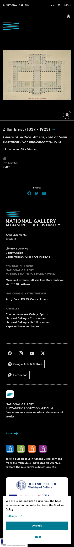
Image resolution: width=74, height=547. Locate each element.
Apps (9, 433)
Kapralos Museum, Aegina (22, 326)
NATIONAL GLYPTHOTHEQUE (26, 293)
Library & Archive (17, 248)
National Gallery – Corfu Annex (26, 318)
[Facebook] (11, 354)
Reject (37, 537)
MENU (67, 5)
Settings (11, 516)
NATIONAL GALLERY (17, 5)
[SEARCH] (59, 5)
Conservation (14, 252)
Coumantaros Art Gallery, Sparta (27, 314)
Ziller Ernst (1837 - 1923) (27, 129)
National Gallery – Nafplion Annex (28, 322)
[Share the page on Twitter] (36, 193)
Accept (37, 526)
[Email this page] (44, 193)
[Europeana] (19, 376)
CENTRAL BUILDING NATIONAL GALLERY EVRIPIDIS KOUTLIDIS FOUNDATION (30, 270)
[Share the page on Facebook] (29, 193)
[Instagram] (22, 354)
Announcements (16, 235)
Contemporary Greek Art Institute (28, 257)
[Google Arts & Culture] (26, 365)
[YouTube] (33, 354)
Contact (11, 239)
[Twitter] (44, 354)
